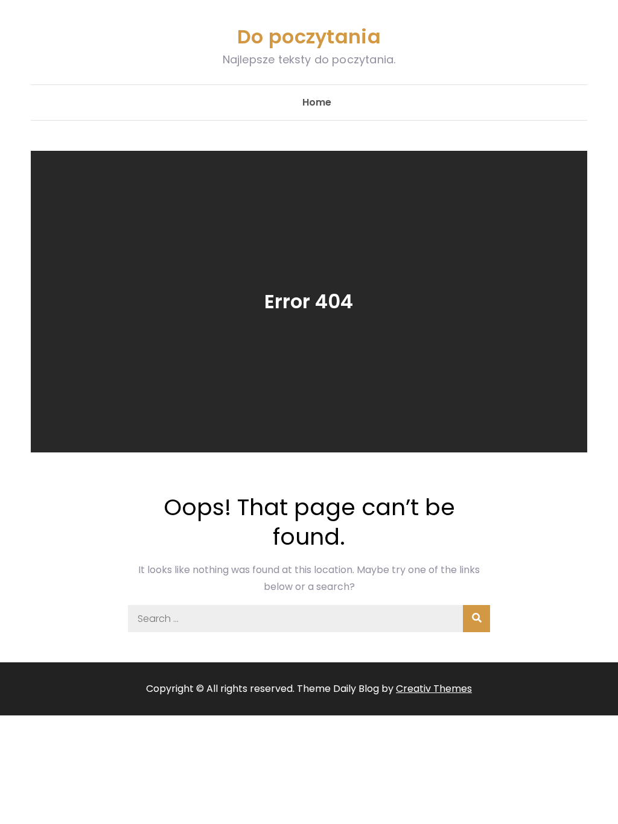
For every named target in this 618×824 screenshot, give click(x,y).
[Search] (476, 618)
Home (316, 102)
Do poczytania (309, 36)
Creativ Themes (434, 689)
